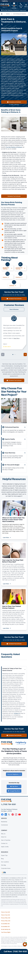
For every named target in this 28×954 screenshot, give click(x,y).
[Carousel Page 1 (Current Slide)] (12, 354)
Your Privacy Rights (5, 932)
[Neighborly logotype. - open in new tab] (5, 1)
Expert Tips (4, 855)
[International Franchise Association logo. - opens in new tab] (3, 872)
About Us (3, 837)
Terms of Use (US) (5, 912)
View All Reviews (14, 309)
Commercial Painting (19, 268)
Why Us (3, 833)
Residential (4, 821)
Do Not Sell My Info (5, 929)
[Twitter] (9, 814)
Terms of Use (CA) (5, 915)
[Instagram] (16, 814)
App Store (15, 786)
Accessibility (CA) (5, 926)
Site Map (3, 865)
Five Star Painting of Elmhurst (14, 147)
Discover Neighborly (13, 774)
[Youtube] (19, 814)
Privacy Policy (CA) (5, 920)
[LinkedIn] (6, 814)
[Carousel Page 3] (15, 354)
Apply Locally (5, 846)
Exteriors (18, 277)
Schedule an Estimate (15, 102)
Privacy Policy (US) (5, 917)
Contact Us (4, 843)
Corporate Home (5, 868)
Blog (2, 858)
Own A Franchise (5, 840)
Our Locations (5, 862)
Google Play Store (15, 791)
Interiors (5, 277)
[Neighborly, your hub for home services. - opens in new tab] (21, 743)
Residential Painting (6, 268)
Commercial (4, 825)
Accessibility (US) (5, 923)
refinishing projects (8, 488)
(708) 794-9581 (9, 804)
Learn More (6, 537)
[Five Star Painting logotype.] (7, 743)
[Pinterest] (12, 814)
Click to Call (21, 6)
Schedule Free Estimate (14, 7)
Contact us (17, 713)
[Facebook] (2, 814)
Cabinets (11, 285)
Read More (16, 338)
